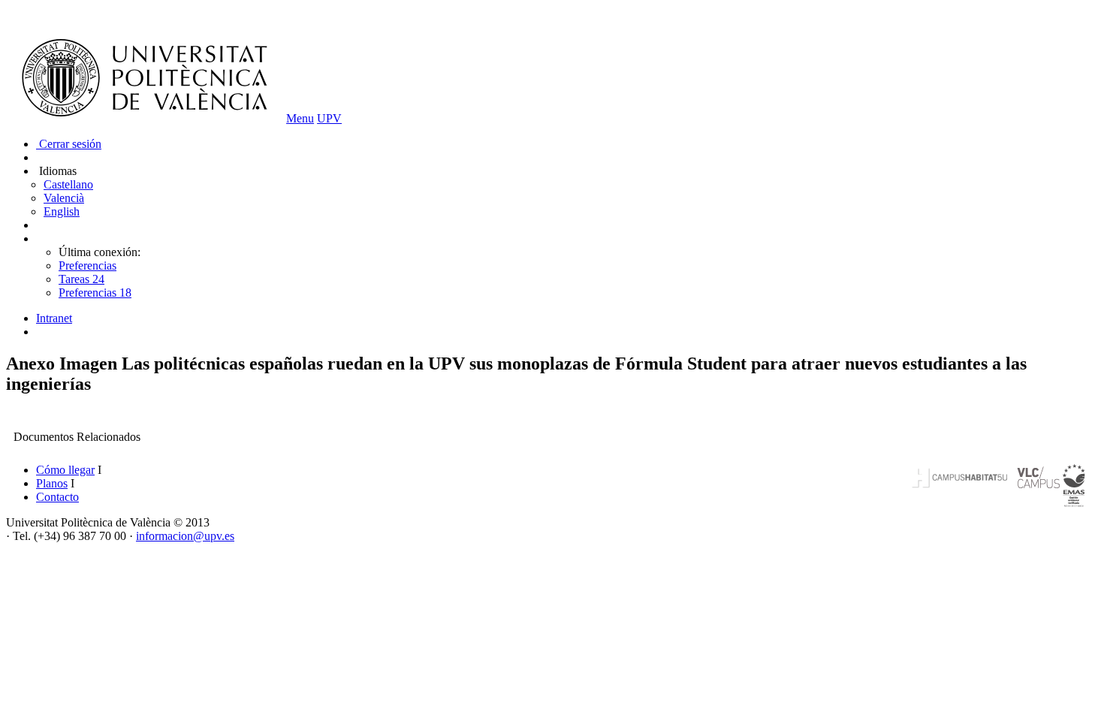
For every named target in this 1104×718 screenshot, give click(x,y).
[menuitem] (567, 318)
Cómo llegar (65, 469)
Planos (52, 483)
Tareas (81, 279)
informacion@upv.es (185, 535)
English (62, 211)
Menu (300, 118)
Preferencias (87, 265)
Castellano (68, 184)
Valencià (64, 198)
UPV (329, 118)
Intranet (54, 318)
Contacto (57, 496)
